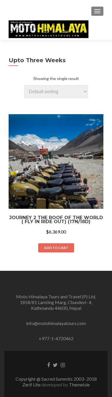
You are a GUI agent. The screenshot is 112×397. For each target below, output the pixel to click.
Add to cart (56, 248)
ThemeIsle (79, 384)
